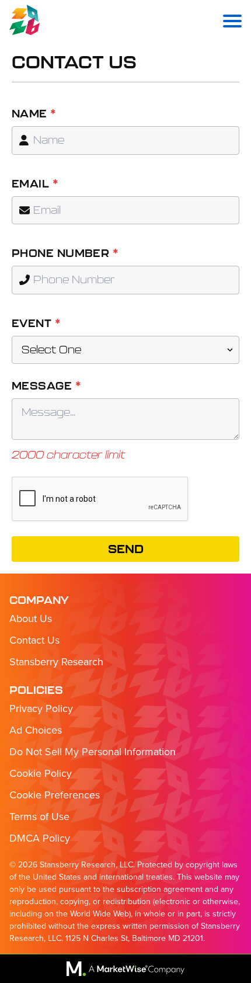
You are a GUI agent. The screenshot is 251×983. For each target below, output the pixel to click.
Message (46, 386)
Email (35, 184)
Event (36, 323)
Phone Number (65, 253)
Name (34, 113)
